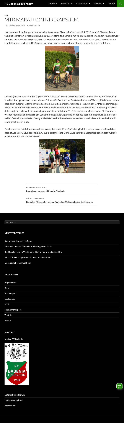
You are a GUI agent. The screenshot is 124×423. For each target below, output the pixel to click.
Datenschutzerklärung (15, 394)
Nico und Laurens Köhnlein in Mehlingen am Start (28, 246)
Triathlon (9, 315)
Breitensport (82, 4)
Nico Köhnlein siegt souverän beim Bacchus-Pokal (28, 257)
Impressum (10, 405)
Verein (52, 4)
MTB (6, 15)
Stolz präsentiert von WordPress (37, 419)
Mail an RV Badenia (14, 339)
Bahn (7, 288)
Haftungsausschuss (14, 400)
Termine (111, 4)
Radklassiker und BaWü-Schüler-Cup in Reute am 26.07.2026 (33, 252)
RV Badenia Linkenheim (19, 3)
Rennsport (65, 4)
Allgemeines (10, 282)
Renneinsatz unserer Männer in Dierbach (45, 189)
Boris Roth (34, 25)
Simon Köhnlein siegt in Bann (18, 241)
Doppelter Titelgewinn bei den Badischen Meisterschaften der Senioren (59, 200)
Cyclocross (10, 299)
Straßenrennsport (13, 309)
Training (98, 4)
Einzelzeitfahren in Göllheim (18, 262)
